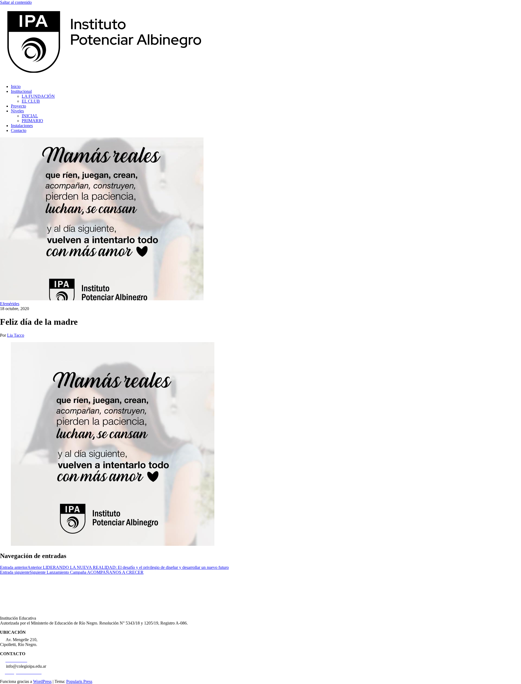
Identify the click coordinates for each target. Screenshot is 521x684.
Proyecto (18, 106)
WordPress (42, 681)
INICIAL (30, 116)
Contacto (18, 130)
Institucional (21, 91)
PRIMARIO (32, 120)
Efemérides (9, 303)
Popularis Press (79, 681)
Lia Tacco (15, 335)
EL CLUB (31, 101)
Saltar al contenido (16, 2)
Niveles (17, 111)
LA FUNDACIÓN (38, 96)
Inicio (16, 86)
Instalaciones (22, 125)
